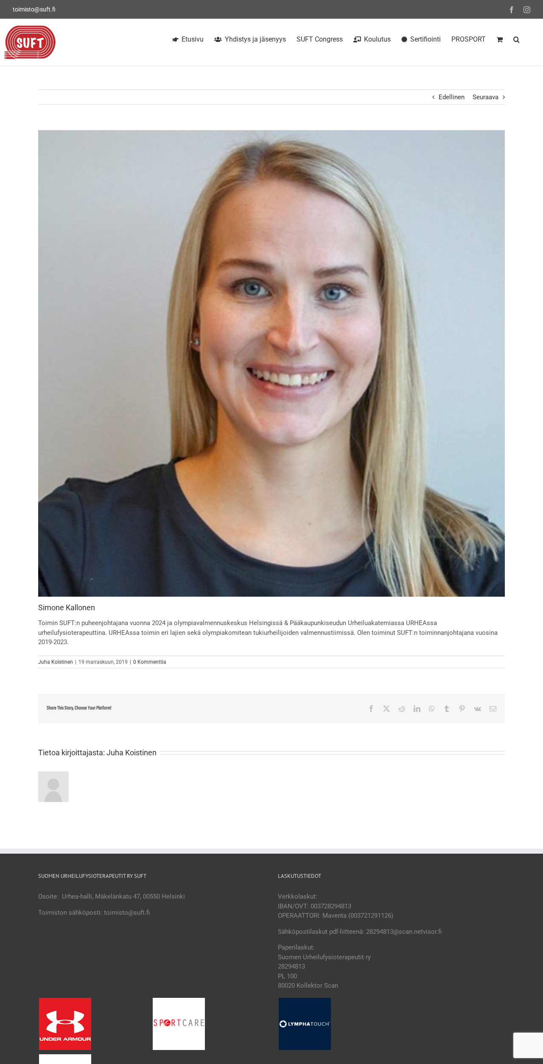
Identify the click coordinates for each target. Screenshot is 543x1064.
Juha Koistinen (55, 662)
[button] (516, 38)
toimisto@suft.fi (34, 9)
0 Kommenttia (149, 662)
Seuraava (485, 97)
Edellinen (452, 97)
